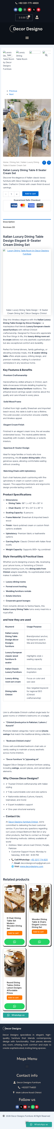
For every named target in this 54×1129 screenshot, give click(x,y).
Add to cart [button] (13, 933)
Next (11, 94)
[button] (27, 37)
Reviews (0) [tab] (9, 227)
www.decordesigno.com (31, 866)
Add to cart (30, 193)
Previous (13, 91)
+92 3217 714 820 (39, 859)
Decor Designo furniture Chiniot (23, 822)
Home (5, 162)
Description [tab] (9, 222)
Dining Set (14, 162)
